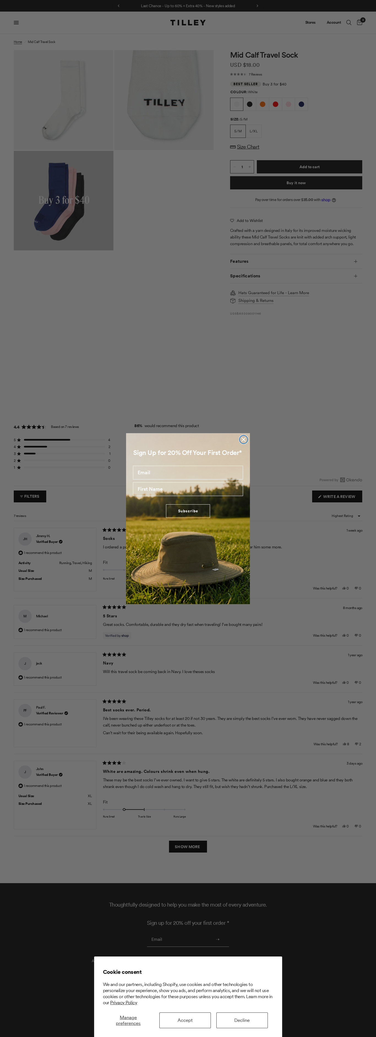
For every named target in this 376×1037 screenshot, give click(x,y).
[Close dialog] (243, 439)
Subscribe (188, 511)
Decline (242, 1020)
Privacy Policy (123, 1002)
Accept (185, 1020)
